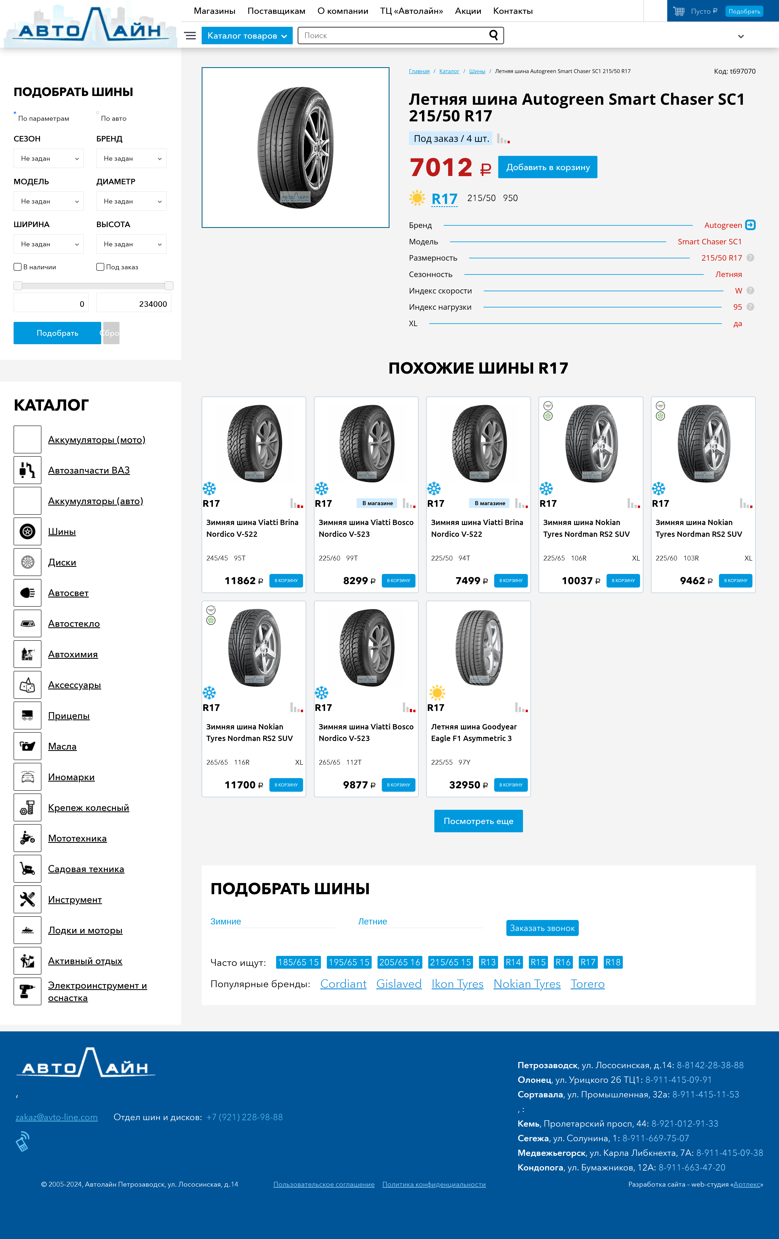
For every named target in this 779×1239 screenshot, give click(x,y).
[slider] (18, 285)
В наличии (39, 267)
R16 (563, 962)
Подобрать (744, 11)
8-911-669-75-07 (656, 1138)
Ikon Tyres (458, 984)
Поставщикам (276, 10)
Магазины (215, 10)
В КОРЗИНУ (286, 580)
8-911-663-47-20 (692, 1167)
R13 (488, 962)
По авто (114, 118)
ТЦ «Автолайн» (411, 10)
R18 (613, 962)
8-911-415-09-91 (678, 1079)
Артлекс (747, 1184)
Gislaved (399, 984)
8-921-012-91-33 (685, 1123)
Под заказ (122, 267)
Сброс (111, 333)
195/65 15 (349, 962)
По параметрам (43, 118)
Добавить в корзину (548, 167)
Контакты (513, 10)
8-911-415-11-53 (705, 1094)
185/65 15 (298, 962)
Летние (372, 921)
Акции (468, 10)
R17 (444, 200)
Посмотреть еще (479, 820)
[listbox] (49, 158)
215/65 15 (450, 962)
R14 (513, 962)
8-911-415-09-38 (729, 1152)
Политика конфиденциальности (434, 1184)
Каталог (449, 71)
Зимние (225, 921)
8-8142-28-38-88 (710, 1065)
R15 (538, 962)
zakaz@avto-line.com (57, 1117)
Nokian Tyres (527, 984)
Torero (588, 984)
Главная (419, 71)
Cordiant (343, 984)
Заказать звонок (542, 928)
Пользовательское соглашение (324, 1184)
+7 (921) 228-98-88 (244, 1117)
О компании (343, 10)
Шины (477, 71)
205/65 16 (399, 962)
